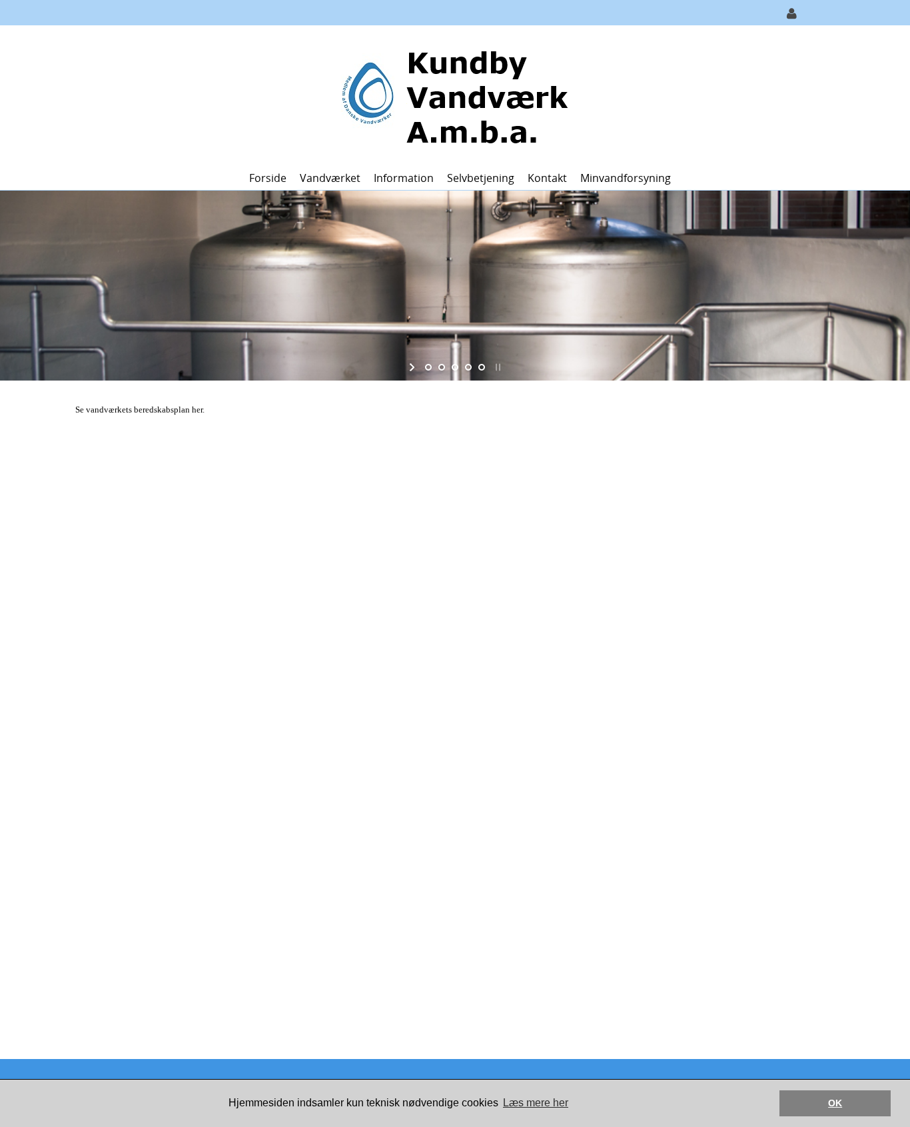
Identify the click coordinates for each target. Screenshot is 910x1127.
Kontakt (547, 178)
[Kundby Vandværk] (450, 94)
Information (404, 178)
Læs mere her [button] (535, 1102)
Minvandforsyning (625, 178)
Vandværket (330, 178)
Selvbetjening (480, 178)
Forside (267, 178)
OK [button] (835, 1103)
